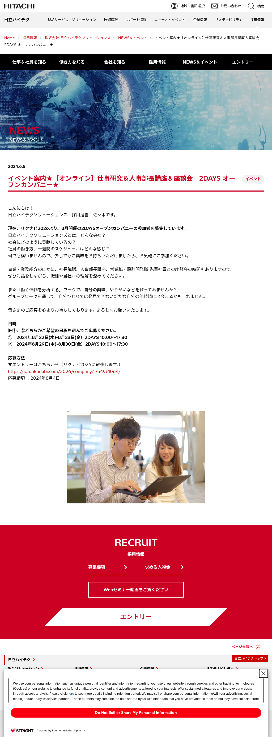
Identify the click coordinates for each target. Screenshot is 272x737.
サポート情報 (136, 20)
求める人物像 (157, 567)
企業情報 (200, 20)
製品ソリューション (23, 668)
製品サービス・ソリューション (72, 20)
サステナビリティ (228, 20)
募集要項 (96, 567)
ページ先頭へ (242, 647)
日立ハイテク (19, 659)
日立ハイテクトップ (249, 658)
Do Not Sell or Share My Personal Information (136, 712)
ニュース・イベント (169, 20)
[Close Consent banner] (263, 673)
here (70, 693)
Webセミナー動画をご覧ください (136, 589)
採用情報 (257, 20)
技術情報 (111, 20)
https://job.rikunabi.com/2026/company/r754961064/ (64, 371)
